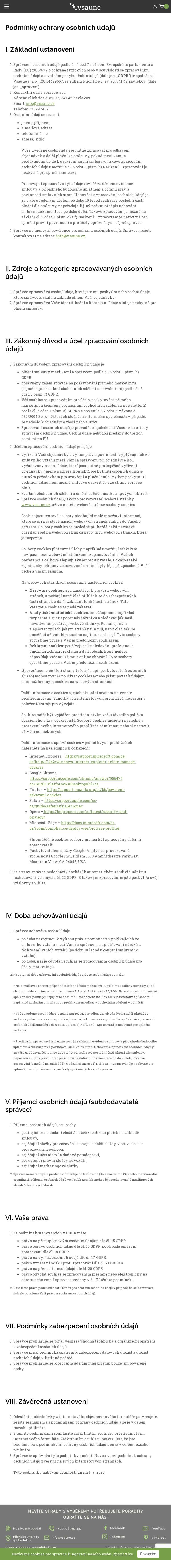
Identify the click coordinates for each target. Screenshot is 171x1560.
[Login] (155, 6)
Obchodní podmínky (31, 1547)
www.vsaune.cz (35, 504)
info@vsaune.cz (40, 103)
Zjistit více (123, 1554)
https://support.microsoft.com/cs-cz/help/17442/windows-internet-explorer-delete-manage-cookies (82, 762)
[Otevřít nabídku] (6, 6)
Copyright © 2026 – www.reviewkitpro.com (136, 1547)
